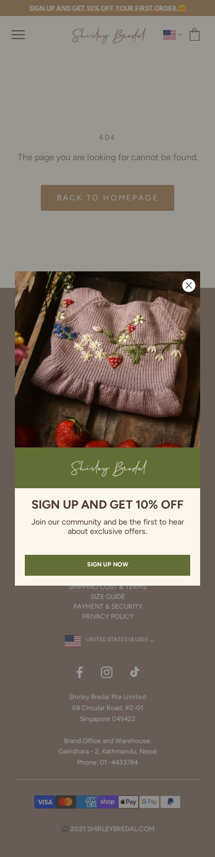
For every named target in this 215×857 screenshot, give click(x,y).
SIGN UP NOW (107, 564)
